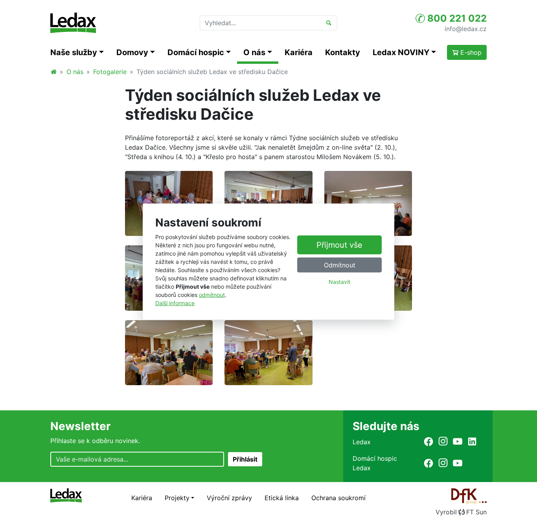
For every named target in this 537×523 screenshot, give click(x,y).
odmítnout (212, 294)
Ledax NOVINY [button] (401, 52)
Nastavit (339, 281)
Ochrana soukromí (338, 498)
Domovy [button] (132, 52)
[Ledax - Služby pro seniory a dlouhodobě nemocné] (53, 72)
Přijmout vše (339, 245)
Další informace (175, 302)
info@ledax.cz (466, 28)
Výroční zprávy (229, 498)
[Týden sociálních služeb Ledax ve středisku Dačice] (169, 203)
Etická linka (282, 498)
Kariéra (299, 52)
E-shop (470, 52)
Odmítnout (339, 265)
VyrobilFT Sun (461, 512)
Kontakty (342, 52)
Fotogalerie (110, 72)
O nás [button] (254, 52)
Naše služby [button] (73, 52)
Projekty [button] (177, 498)
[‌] (428, 441)
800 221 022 (456, 18)
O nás (74, 72)
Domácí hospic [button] (195, 52)
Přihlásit (245, 459)
